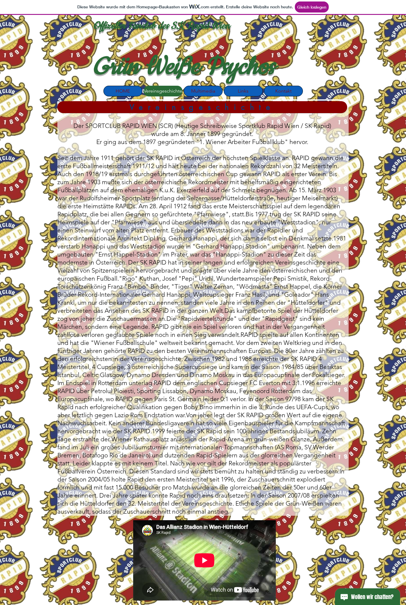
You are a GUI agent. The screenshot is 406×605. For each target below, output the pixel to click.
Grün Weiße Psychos (184, 66)
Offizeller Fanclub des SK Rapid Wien (161, 25)
